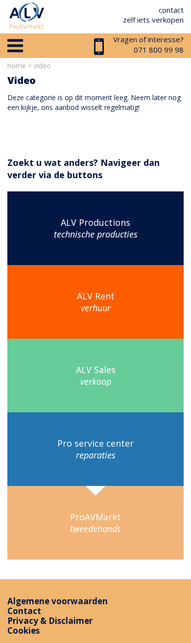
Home (16, 65)
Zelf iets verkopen (153, 20)
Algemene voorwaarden (57, 601)
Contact (171, 10)
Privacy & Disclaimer (50, 620)
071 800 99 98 (159, 49)
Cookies (23, 630)
